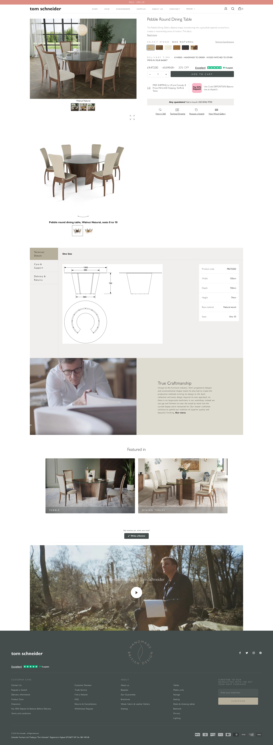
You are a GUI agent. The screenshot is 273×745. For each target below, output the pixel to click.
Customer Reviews (83, 685)
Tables (176, 685)
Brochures (125, 699)
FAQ (77, 699)
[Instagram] (254, 652)
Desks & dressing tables (184, 704)
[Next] (132, 59)
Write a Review (139, 537)
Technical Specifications (224, 42)
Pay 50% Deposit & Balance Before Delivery (31, 709)
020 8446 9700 (205, 102)
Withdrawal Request (84, 709)
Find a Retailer (81, 694)
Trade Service (81, 690)
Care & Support (38, 265)
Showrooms (123, 9)
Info (107, 9)
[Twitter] (247, 652)
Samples (141, 9)
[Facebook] (240, 652)
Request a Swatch (19, 690)
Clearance (15, 704)
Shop (95, 9)
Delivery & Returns (40, 278)
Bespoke (124, 690)
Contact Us (16, 685)
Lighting (177, 718)
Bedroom (177, 709)
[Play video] (136, 592)
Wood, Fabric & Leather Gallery (135, 704)
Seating (176, 699)
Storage (176, 694)
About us (157, 9)
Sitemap (124, 709)
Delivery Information (20, 694)
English (189, 9)
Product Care (17, 699)
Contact (175, 9)
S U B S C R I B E (238, 701)
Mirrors (176, 713)
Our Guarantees (128, 694)
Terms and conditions (21, 713)
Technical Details (39, 253)
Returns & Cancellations (86, 704)
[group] (83, 166)
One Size (67, 253)
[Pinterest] (260, 652)
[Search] (232, 9)
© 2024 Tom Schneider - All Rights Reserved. (25, 733)
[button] (132, 117)
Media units (178, 690)
